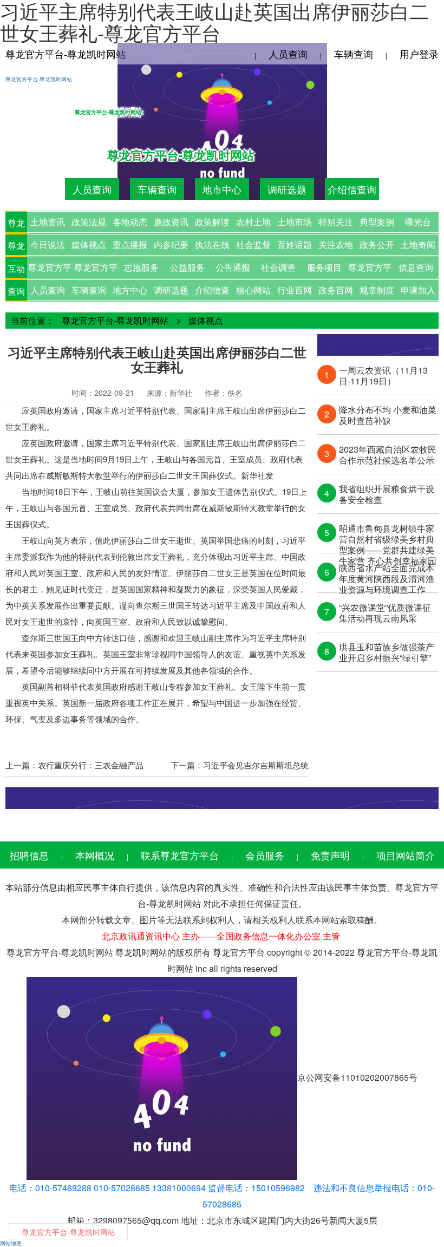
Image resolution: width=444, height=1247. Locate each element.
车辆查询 (353, 54)
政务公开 (377, 244)
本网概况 (94, 855)
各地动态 (130, 222)
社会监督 (253, 244)
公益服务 (187, 267)
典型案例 (377, 222)
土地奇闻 (418, 244)
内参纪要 (171, 244)
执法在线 (212, 244)
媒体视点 (88, 244)
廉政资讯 (171, 222)
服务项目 (324, 267)
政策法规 (88, 222)
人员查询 (288, 54)
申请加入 (418, 290)
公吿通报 (233, 267)
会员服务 (264, 855)
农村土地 (253, 222)
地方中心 (130, 290)
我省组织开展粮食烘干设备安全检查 (386, 494)
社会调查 (278, 267)
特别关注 (335, 222)
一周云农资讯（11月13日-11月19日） (383, 376)
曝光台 (418, 222)
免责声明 (330, 855)
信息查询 (416, 267)
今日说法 (47, 244)
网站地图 (11, 1243)
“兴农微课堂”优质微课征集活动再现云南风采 (385, 613)
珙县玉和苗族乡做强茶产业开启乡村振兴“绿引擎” (386, 652)
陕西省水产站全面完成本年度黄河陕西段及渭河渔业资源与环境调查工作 (386, 573)
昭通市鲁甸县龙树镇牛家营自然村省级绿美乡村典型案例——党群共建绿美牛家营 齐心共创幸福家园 (387, 534)
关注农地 (335, 244)
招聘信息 (29, 855)
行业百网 (294, 290)
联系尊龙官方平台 (180, 855)
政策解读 (212, 222)
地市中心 (222, 189)
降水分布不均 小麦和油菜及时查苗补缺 (387, 415)
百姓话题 (294, 244)
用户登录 (419, 54)
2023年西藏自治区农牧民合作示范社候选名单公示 (387, 455)
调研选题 (286, 189)
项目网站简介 (405, 855)
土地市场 (294, 222)
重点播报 (130, 244)
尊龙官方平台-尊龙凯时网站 (65, 54)
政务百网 (335, 290)
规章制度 (377, 290)
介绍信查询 (352, 189)
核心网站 (253, 290)
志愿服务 (141, 267)
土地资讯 (47, 222)
